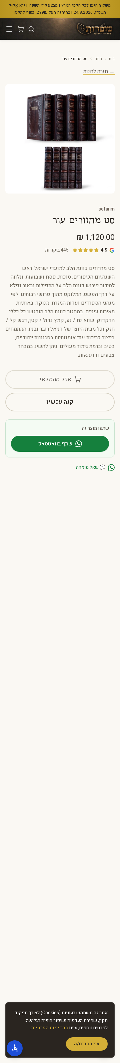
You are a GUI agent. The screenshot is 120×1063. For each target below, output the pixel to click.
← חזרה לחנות (99, 71)
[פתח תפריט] (9, 29)
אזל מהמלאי (55, 379)
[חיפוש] (31, 29)
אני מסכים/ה (87, 1043)
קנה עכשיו (59, 401)
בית (112, 58)
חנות (98, 58)
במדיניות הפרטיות (49, 1027)
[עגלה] (20, 29)
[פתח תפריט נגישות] (15, 1048)
